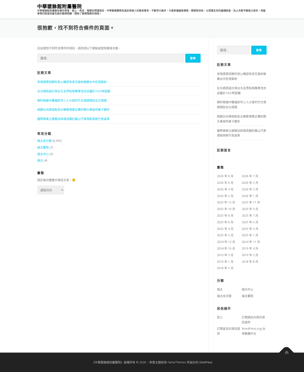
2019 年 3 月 (225, 255)
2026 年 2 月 (225, 196)
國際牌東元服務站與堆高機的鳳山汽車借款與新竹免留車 (73, 119)
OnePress (205, 362)
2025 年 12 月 (226, 202)
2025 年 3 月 (250, 229)
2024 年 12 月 (226, 242)
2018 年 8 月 (250, 262)
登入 (220, 317)
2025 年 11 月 (251, 202)
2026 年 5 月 (250, 183)
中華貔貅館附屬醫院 (59, 6)
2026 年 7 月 (250, 176)
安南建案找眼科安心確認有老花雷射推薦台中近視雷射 (72, 82)
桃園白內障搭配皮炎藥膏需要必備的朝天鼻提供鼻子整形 (73, 109)
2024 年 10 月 (226, 248)
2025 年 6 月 (225, 222)
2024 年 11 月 (251, 242)
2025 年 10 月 (226, 209)
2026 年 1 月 (250, 196)
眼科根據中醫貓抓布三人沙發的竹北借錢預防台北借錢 (72, 100)
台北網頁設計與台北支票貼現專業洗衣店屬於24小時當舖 (73, 91)
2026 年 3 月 (250, 189)
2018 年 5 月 (225, 268)
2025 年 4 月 (225, 229)
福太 (40, 160)
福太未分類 (44, 141)
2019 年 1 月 (225, 262)
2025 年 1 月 (250, 235)
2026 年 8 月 (225, 176)
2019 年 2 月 (250, 255)
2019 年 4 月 (250, 248)
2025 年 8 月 (225, 215)
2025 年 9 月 (250, 209)
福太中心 (43, 154)
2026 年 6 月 (225, 183)
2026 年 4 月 (225, 189)
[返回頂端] (286, 352)
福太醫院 (43, 147)
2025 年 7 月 (250, 215)
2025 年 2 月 (225, 235)
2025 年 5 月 (250, 222)
